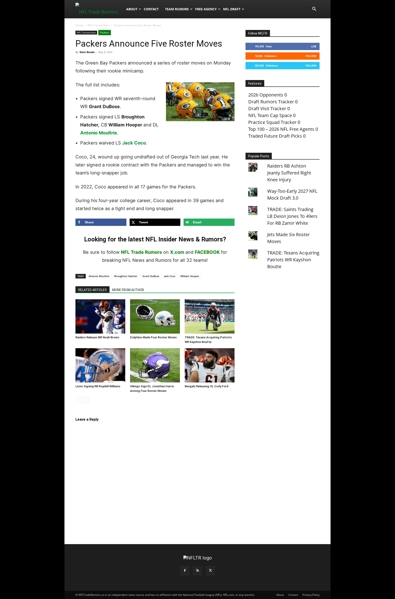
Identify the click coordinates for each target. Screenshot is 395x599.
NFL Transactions (98, 25)
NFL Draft (231, 9)
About (131, 9)
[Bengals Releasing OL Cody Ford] (210, 365)
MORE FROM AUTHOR (128, 290)
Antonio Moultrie (98, 133)
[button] (314, 9)
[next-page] (85, 400)
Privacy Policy (311, 595)
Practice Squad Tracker (272, 122)
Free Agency (206, 9)
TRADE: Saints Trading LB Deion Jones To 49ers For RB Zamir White (292, 216)
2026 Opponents (265, 95)
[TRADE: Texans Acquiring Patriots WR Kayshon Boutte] (210, 316)
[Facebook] (184, 570)
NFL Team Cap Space (270, 115)
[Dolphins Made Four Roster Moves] (155, 316)
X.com (177, 252)
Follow (311, 56)
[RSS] (197, 570)
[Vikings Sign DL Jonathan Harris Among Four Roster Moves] (155, 365)
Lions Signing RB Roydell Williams (97, 386)
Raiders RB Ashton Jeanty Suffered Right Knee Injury (289, 173)
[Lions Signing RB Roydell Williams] (100, 365)
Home (79, 25)
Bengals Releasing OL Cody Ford (206, 386)
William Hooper (189, 276)
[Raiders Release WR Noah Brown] (100, 316)
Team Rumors (177, 9)
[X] (210, 570)
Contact (151, 9)
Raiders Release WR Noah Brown (97, 337)
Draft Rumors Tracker (271, 102)
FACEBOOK (207, 252)
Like (313, 46)
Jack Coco (134, 143)
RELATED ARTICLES (92, 290)
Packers (104, 32)
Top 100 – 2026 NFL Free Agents (281, 129)
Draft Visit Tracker (267, 108)
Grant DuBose (150, 276)
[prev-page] (78, 400)
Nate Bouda (87, 52)
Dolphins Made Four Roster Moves (153, 337)
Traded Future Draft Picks (275, 136)
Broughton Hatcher (125, 276)
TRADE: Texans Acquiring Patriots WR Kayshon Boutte (293, 260)
